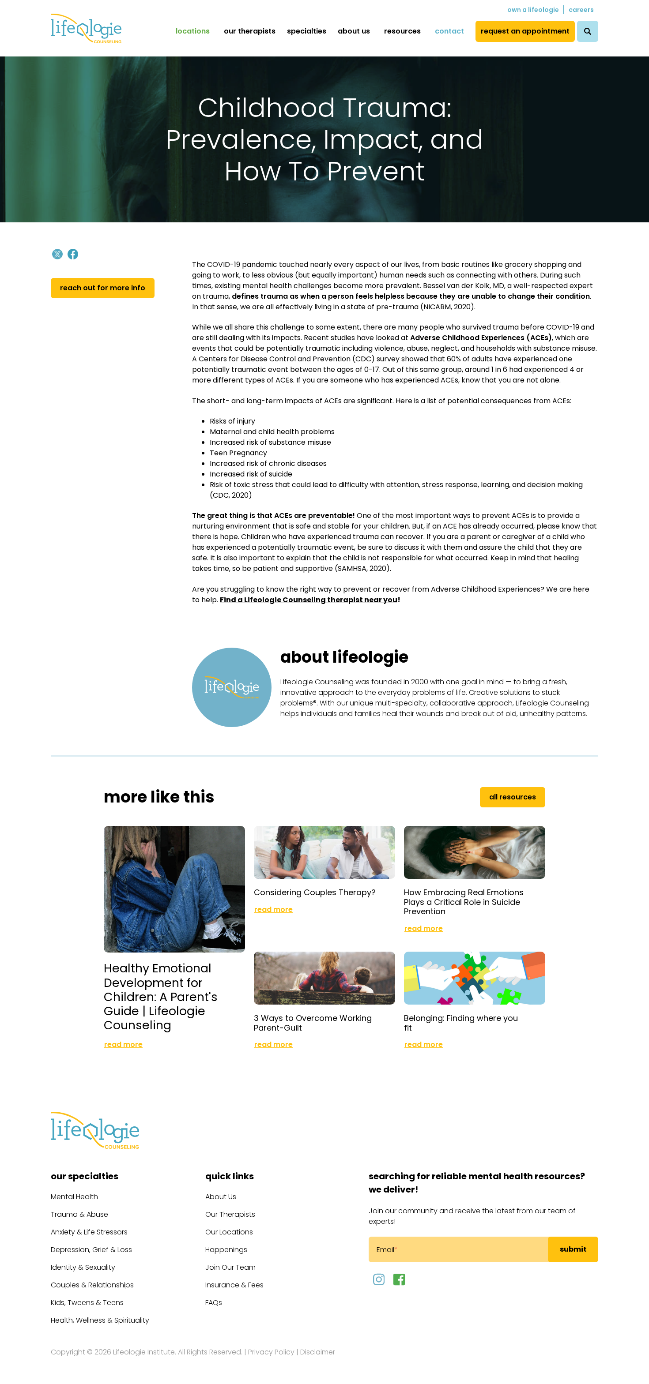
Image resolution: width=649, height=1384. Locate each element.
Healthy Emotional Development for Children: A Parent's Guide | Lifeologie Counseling (161, 996)
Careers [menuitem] (581, 9)
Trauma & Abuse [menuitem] (79, 1214)
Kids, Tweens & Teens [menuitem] (87, 1303)
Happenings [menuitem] (226, 1250)
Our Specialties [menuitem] (84, 1176)
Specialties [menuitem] (306, 31)
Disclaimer (317, 1352)
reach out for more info (102, 288)
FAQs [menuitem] (213, 1303)
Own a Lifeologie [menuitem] (533, 9)
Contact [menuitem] (449, 31)
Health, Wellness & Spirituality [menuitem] (100, 1320)
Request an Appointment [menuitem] (525, 31)
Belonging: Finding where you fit (461, 1023)
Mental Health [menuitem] (74, 1197)
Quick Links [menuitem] (229, 1176)
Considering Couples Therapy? (315, 892)
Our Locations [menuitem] (229, 1232)
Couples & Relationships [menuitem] (92, 1285)
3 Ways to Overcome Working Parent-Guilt (313, 1023)
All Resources (512, 797)
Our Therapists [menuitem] (249, 31)
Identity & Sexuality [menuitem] (83, 1267)
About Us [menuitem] (354, 31)
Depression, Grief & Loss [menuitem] (91, 1250)
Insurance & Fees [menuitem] (234, 1285)
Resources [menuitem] (402, 31)
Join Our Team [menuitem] (230, 1267)
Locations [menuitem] (193, 31)
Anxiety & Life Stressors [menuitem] (89, 1232)
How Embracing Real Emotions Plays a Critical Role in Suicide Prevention (464, 902)
